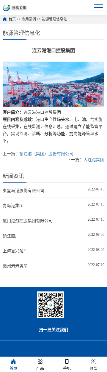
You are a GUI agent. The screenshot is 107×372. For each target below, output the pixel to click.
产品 (40, 368)
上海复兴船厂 (15, 251)
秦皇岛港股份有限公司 (23, 190)
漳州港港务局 (15, 266)
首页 (12, 19)
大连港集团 (94, 160)
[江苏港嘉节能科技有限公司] (16, 7)
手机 (67, 368)
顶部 (93, 368)
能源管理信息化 (54, 19)
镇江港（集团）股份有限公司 (46, 154)
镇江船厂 (11, 236)
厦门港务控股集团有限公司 (28, 221)
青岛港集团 (13, 205)
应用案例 (29, 19)
